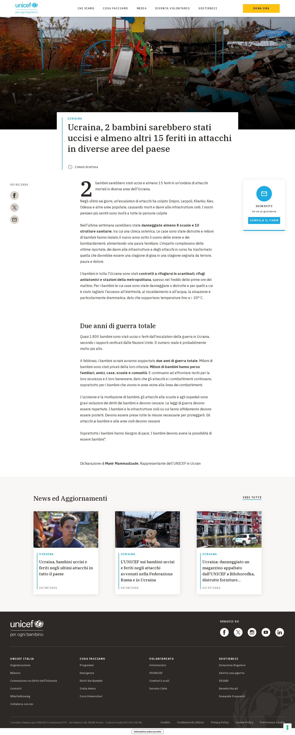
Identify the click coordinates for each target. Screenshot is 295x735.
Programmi (87, 665)
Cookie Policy (244, 722)
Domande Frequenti (232, 696)
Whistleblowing (20, 696)
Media (142, 8)
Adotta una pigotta (231, 673)
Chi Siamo (86, 8)
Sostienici (207, 8)
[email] (14, 220)
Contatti (15, 688)
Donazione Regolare (232, 665)
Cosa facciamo (115, 8)
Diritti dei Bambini (91, 680)
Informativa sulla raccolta (147, 731)
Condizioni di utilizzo (190, 722)
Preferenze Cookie (272, 722)
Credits (165, 722)
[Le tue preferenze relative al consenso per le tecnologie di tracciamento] (287, 727)
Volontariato (157, 665)
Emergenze (87, 673)
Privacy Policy (220, 722)
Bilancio (15, 673)
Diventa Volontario (172, 8)
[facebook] (14, 196)
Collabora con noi (21, 704)
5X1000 (223, 680)
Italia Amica (88, 688)
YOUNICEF (156, 673)
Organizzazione (20, 665)
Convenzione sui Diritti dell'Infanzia (33, 680)
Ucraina (75, 118)
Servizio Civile (158, 688)
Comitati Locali (159, 680)
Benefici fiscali (228, 688)
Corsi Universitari (91, 696)
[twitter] (14, 208)
